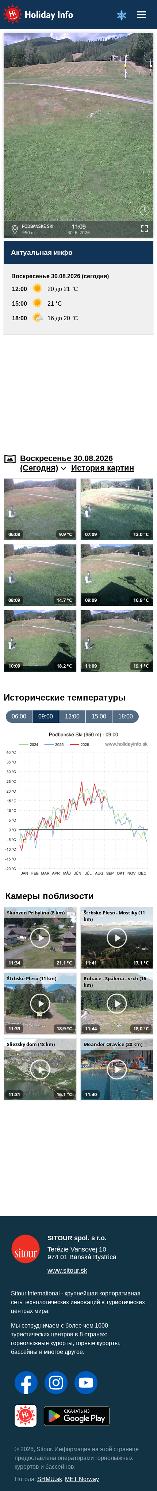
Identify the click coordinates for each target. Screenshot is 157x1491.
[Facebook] (26, 1383)
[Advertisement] (78, 390)
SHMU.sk (49, 1479)
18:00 (125, 716)
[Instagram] (56, 1383)
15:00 (99, 716)
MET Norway (82, 1479)
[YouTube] (85, 1383)
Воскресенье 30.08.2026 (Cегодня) (66, 463)
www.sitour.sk (67, 1270)
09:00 (45, 716)
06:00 (19, 716)
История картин (102, 467)
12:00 (72, 716)
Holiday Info (31, 9)
